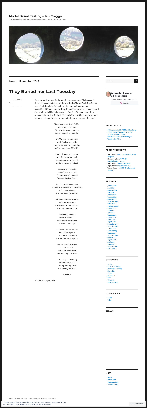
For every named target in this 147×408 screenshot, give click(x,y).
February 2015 (112, 231)
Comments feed (113, 382)
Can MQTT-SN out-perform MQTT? (120, 137)
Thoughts (111, 280)
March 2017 (112, 219)
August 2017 (112, 217)
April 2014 (111, 242)
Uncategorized (113, 282)
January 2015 (112, 233)
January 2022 (112, 186)
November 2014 (113, 235)
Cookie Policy (46, 404)
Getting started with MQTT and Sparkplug (122, 130)
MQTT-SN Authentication (116, 134)
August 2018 (112, 208)
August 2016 (112, 222)
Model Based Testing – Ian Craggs (35, 16)
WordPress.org (113, 384)
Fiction (11, 103)
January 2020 (112, 197)
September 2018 (113, 206)
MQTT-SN (111, 276)
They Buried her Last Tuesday (42, 91)
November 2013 (113, 247)
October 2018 (112, 204)
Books (110, 298)
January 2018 (112, 215)
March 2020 (112, 195)
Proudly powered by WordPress (45, 399)
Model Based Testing (115, 269)
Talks (109, 300)
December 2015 (113, 224)
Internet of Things (114, 267)
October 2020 (112, 190)
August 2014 (112, 240)
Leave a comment (15, 106)
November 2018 (113, 201)
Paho (109, 278)
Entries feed (112, 380)
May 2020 (111, 192)
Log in (110, 377)
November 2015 (113, 226)
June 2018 (111, 210)
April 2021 (111, 188)
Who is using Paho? (114, 139)
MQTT (110, 273)
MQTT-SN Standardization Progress (120, 132)
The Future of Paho (123, 163)
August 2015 (112, 229)
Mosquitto (111, 271)
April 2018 (111, 213)
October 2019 (112, 199)
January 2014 (112, 244)
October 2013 (112, 249)
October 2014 (112, 238)
